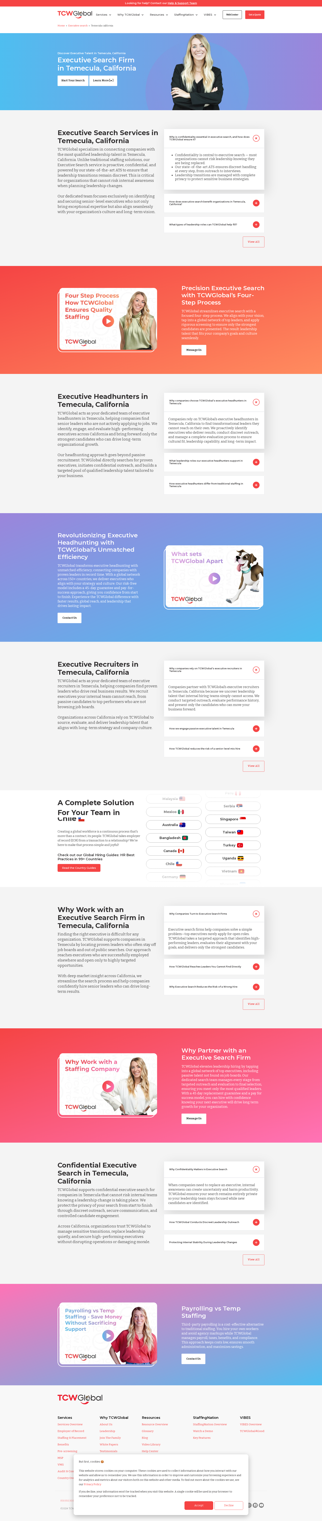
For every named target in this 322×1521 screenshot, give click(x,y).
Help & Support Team (182, 3)
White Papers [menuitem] (109, 1444)
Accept (198, 1505)
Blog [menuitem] (145, 1437)
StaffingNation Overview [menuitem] (210, 1424)
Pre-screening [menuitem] (67, 1451)
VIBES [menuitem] (245, 1418)
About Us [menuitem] (106, 1424)
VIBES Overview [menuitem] (251, 1424)
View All (254, 241)
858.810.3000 (67, 1500)
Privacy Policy (92, 1484)
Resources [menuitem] (151, 1418)
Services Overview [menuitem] (70, 1424)
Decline (229, 1505)
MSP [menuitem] (60, 1458)
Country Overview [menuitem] (70, 1478)
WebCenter (232, 14)
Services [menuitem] (65, 1418)
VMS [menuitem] (61, 1464)
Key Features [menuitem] (202, 1437)
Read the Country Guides (79, 868)
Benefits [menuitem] (63, 1444)
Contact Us (69, 617)
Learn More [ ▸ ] (103, 80)
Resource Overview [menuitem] (155, 1424)
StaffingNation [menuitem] (206, 1418)
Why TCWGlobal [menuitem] (114, 1418)
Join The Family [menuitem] (110, 1437)
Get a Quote (255, 14)
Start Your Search (73, 80)
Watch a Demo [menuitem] (203, 1431)
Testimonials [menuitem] (108, 1451)
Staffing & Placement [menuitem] (72, 1437)
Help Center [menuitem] (150, 1451)
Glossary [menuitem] (148, 1431)
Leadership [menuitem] (107, 1431)
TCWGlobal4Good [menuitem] (252, 1431)
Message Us (193, 350)
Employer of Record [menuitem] (71, 1431)
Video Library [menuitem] (151, 1444)
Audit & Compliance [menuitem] (71, 1471)
